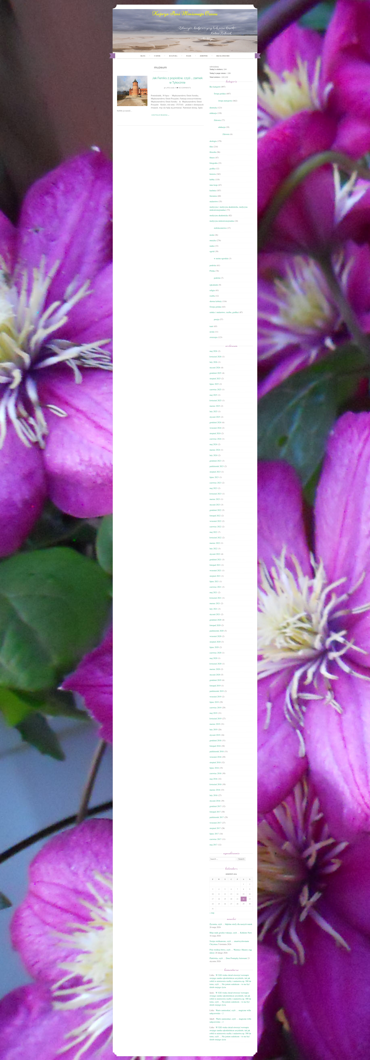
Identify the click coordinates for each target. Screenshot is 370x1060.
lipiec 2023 (214, 477)
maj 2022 (213, 532)
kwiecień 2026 (215, 356)
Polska (212, 270)
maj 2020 (213, 658)
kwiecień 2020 (215, 663)
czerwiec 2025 (215, 389)
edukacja (213, 113)
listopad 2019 (215, 685)
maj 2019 (213, 713)
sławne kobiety (216, 301)
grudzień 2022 (215, 510)
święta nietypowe (225, 100)
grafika (212, 168)
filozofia (213, 152)
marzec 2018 (215, 789)
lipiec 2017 (214, 833)
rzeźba (212, 295)
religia (212, 290)
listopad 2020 (215, 625)
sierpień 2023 (215, 471)
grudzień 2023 (215, 460)
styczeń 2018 (215, 800)
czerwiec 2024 (215, 438)
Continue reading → (160, 115)
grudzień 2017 (215, 806)
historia (213, 174)
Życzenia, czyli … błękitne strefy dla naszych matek (231, 924)
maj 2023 (213, 488)
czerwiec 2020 (215, 652)
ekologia (213, 141)
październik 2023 (217, 466)
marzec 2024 (215, 449)
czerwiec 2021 (215, 586)
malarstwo (214, 201)
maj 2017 (213, 844)
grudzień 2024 (215, 422)
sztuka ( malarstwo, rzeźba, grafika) (224, 312)
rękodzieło (214, 284)
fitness (212, 157)
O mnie (157, 56)
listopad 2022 (215, 515)
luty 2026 (213, 362)
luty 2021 (213, 608)
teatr (211, 326)
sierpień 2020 (215, 641)
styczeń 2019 (215, 735)
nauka (212, 245)
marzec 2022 (215, 543)
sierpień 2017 (215, 828)
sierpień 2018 (215, 762)
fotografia (213, 163)
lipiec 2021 (214, 581)
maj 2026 (213, 351)
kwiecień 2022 (215, 537)
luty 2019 (213, 729)
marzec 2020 (215, 669)
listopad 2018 (215, 746)
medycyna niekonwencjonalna (222, 221)
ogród (212, 251)
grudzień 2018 (215, 740)
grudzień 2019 (215, 680)
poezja (216, 319)
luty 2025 (213, 411)
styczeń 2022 (215, 554)
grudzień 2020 (215, 619)
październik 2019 (217, 691)
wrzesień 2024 (215, 427)
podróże (213, 265)
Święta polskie (220, 93)
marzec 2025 (215, 406)
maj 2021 (213, 592)
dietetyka (213, 107)
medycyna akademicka (219, 215)
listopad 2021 (215, 565)
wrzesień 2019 (215, 696)
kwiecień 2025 (215, 400)
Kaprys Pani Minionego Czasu (185, 13)
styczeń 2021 (215, 614)
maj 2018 (213, 778)
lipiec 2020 (214, 647)
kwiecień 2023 (215, 493)
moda (212, 235)
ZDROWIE (204, 56)
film (211, 146)
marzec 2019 (215, 724)
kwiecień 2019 (215, 718)
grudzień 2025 (215, 373)
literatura (213, 196)
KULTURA (173, 56)
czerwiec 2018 (215, 773)
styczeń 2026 (215, 367)
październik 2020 (217, 630)
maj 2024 (213, 444)
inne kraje (214, 185)
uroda (212, 331)
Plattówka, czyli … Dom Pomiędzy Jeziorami (228, 958)
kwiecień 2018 (215, 784)
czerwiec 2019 (215, 707)
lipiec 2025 (214, 384)
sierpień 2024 (215, 433)
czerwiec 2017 (215, 839)
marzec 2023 (215, 499)
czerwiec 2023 (215, 482)
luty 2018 (213, 795)
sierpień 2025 (215, 378)
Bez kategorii (222, 56)
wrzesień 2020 (215, 636)
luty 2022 (213, 548)
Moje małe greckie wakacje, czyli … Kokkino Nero (231, 932)
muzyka (213, 240)
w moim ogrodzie (221, 258)
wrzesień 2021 (215, 570)
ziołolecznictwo (220, 228)
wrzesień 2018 (215, 756)
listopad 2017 (215, 811)
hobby (212, 179)
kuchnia (213, 190)
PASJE (188, 56)
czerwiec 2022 (215, 526)
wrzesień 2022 (215, 521)
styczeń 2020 (215, 674)
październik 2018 (217, 751)
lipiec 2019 (214, 702)
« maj (212, 912)
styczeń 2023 (215, 504)
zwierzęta (213, 337)
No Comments (184, 88)
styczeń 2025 (215, 416)
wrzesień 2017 (215, 822)
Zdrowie (217, 120)
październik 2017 (217, 817)
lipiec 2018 (214, 767)
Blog (142, 56)
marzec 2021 (215, 603)
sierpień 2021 (215, 576)
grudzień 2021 (215, 559)
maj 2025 (213, 395)
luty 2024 (213, 455)
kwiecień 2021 (215, 597)
